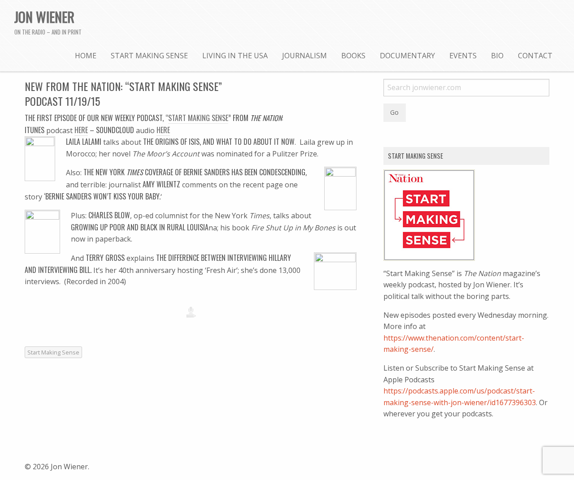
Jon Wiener (44, 16)
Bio (497, 56)
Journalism (304, 56)
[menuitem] (86, 55)
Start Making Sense (149, 56)
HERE (81, 130)
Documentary (407, 56)
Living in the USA (235, 56)
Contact (535, 56)
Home (85, 56)
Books (353, 56)
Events (463, 56)
